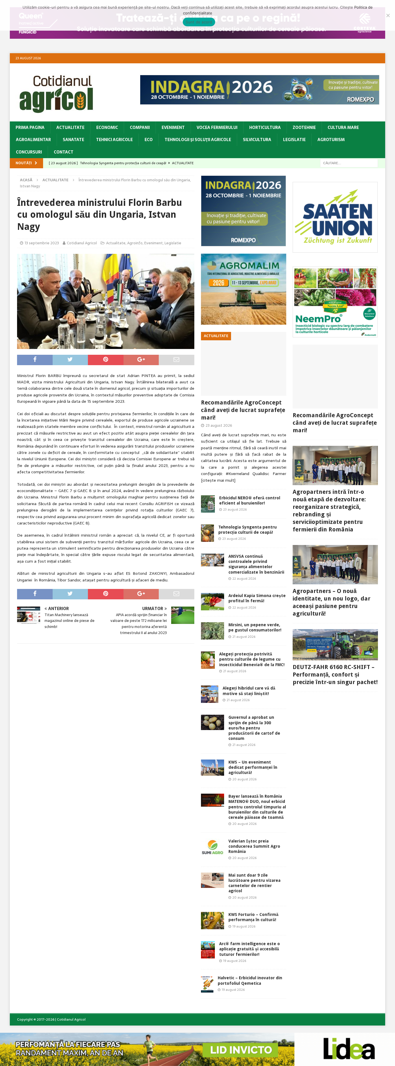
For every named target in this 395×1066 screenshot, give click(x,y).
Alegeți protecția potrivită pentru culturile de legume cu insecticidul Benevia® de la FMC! (252, 659)
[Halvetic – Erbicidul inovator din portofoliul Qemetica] (207, 984)
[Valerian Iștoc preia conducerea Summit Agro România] (212, 847)
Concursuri (29, 152)
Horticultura (265, 127)
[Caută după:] (349, 163)
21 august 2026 (243, 636)
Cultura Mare (343, 127)
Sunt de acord (199, 22)
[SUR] (335, 249)
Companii (140, 127)
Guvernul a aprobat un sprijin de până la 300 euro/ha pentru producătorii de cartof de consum (254, 728)
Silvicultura (257, 139)
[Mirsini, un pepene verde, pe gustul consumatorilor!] (212, 631)
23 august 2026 (219, 425)
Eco (149, 139)
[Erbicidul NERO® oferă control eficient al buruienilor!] (208, 504)
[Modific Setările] (388, 15)
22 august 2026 (244, 578)
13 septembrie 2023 (42, 243)
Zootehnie (304, 127)
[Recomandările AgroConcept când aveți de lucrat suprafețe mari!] (243, 364)
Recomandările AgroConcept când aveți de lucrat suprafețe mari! (243, 410)
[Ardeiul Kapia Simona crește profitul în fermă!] (212, 601)
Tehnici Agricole (114, 139)
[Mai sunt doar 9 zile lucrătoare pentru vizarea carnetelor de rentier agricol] (212, 880)
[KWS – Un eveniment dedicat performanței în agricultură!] (212, 768)
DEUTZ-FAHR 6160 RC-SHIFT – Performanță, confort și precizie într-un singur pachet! (335, 675)
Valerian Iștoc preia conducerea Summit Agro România (254, 846)
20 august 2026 (244, 779)
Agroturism (331, 139)
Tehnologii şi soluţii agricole (198, 139)
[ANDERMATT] (335, 334)
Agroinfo (135, 243)
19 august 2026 (243, 926)
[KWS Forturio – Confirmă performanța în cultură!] (212, 920)
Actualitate (70, 127)
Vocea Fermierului (217, 127)
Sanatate (73, 139)
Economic (107, 127)
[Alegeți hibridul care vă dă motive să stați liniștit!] (209, 694)
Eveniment (173, 127)
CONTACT (63, 152)
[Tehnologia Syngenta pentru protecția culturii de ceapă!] (207, 533)
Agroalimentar (33, 139)
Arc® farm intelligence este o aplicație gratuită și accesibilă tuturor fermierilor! (249, 948)
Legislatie (294, 139)
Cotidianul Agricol (82, 243)
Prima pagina (30, 127)
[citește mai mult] (218, 480)
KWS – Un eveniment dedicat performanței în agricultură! (252, 767)
